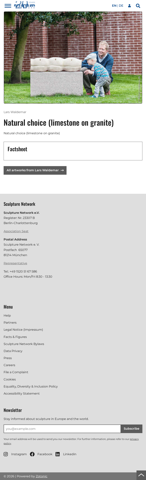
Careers (9, 365)
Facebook (44, 454)
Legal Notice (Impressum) (23, 329)
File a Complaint (16, 372)
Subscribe (131, 428)
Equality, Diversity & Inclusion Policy (31, 386)
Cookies (10, 379)
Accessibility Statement (22, 393)
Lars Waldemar (15, 112)
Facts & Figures (15, 337)
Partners (10, 322)
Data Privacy (13, 351)
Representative (15, 263)
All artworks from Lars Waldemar (33, 170)
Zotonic (41, 476)
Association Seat (16, 231)
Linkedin (69, 454)
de (121, 5)
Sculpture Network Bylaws (24, 344)
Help (7, 315)
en (114, 5)
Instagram (19, 454)
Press (8, 358)
